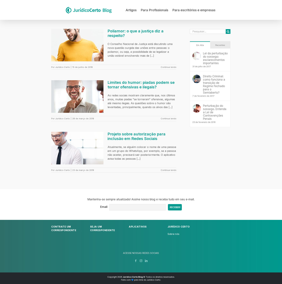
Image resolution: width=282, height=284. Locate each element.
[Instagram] (141, 260)
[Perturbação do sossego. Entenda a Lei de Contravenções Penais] (196, 106)
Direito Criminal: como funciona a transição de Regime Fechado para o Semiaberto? (214, 84)
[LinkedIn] (146, 260)
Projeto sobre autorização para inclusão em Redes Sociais (136, 136)
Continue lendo (168, 67)
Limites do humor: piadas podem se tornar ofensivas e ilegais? (141, 84)
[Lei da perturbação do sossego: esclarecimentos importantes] (196, 53)
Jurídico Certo (62, 67)
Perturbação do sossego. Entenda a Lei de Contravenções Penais (214, 112)
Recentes (220, 45)
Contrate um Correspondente (63, 228)
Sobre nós (174, 234)
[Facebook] (135, 260)
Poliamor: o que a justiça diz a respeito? (136, 33)
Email (103, 206)
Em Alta (200, 45)
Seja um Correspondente (102, 228)
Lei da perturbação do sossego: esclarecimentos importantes (215, 58)
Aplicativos (138, 226)
